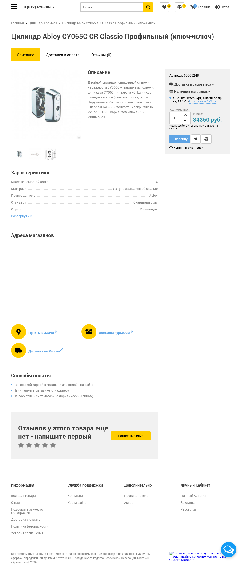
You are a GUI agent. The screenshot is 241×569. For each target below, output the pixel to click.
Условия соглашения (27, 533)
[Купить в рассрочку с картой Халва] (215, 76)
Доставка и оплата (63, 54)
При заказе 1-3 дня (203, 101)
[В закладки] (196, 139)
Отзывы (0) (101, 54)
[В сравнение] (206, 139)
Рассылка (188, 509)
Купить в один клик (188, 147)
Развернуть (20, 216)
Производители (136, 495)
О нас (15, 502)
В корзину (180, 139)
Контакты (75, 495)
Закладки (188, 502)
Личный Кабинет (194, 495)
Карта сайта (77, 502)
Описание (25, 54)
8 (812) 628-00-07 (39, 6)
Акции (128, 502)
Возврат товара (23, 495)
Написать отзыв (130, 436)
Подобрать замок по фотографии (27, 511)
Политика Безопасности (29, 526)
